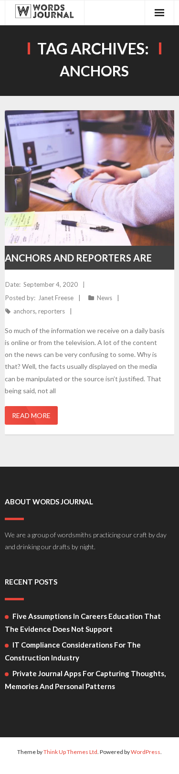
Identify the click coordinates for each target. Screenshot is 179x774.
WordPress (145, 751)
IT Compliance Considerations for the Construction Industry (73, 651)
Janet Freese (56, 298)
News (104, 298)
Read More (31, 415)
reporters (51, 311)
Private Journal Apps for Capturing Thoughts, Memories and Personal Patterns (85, 679)
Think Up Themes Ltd (70, 751)
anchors (24, 311)
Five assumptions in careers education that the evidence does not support (83, 622)
